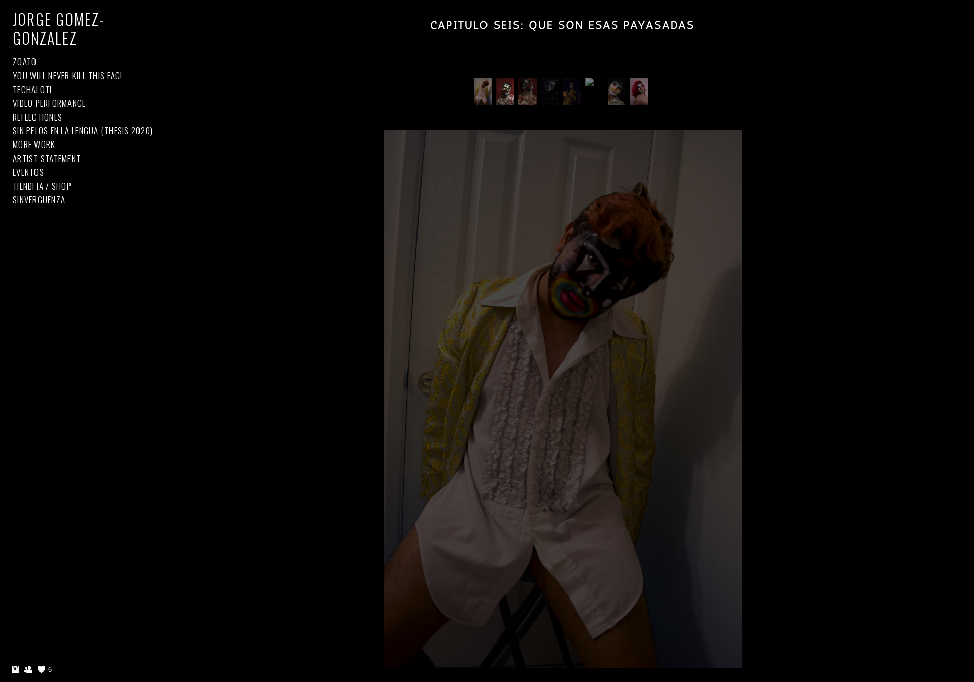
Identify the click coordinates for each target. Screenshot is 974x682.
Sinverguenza (39, 199)
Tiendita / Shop (42, 186)
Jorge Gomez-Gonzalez (59, 28)
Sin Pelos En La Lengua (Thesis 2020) (83, 130)
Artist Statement (47, 158)
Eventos (28, 172)
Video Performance (49, 103)
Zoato (25, 61)
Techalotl (33, 89)
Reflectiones (37, 117)
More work (34, 144)
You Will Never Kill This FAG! (67, 75)
